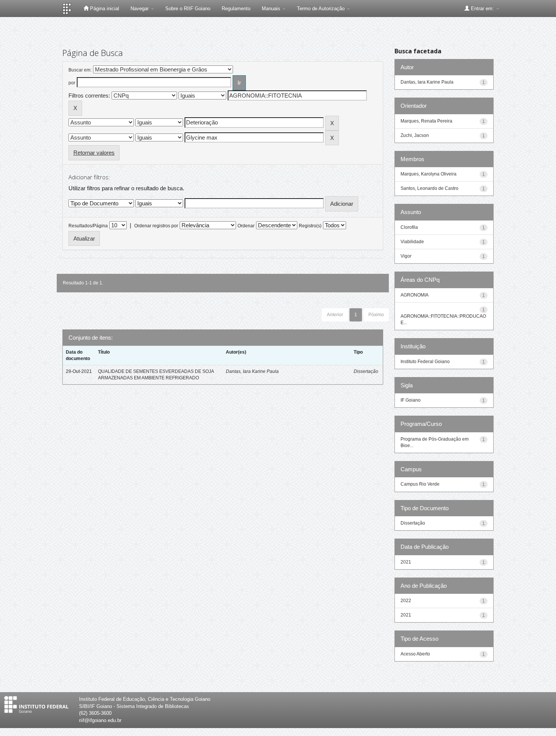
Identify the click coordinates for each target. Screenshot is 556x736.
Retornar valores (94, 152)
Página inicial (104, 8)
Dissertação (366, 371)
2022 (406, 600)
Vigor (406, 256)
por (71, 82)
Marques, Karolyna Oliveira (429, 174)
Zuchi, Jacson (415, 135)
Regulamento (236, 8)
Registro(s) (310, 225)
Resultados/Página (88, 225)
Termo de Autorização (321, 8)
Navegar (140, 8)
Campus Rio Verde (420, 484)
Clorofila (409, 227)
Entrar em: (482, 8)
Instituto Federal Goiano (425, 361)
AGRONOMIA (415, 295)
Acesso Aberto (415, 654)
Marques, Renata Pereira (426, 121)
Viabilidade (412, 241)
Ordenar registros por (156, 225)
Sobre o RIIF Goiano (187, 8)
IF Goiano (411, 400)
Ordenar (246, 225)
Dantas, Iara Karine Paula (252, 371)
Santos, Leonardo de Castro (429, 188)
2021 (406, 562)
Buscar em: (80, 70)
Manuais (272, 8)
